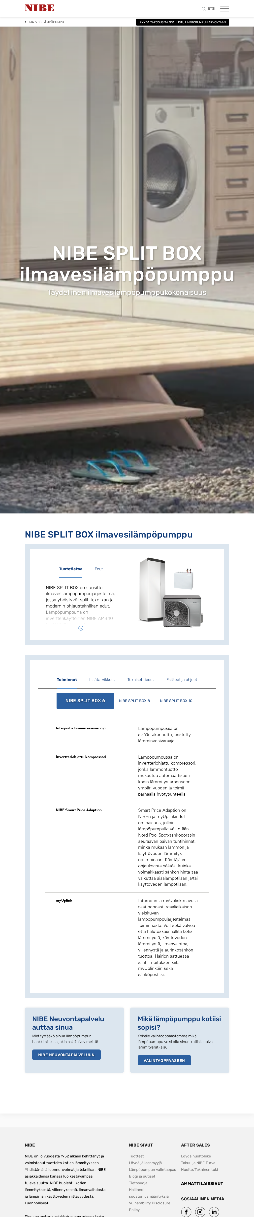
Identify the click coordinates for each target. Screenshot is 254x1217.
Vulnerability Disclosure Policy (150, 1206)
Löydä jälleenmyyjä (145, 1163)
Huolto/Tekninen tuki (199, 1169)
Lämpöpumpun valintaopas (152, 1169)
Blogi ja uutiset (142, 1176)
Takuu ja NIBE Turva (198, 1163)
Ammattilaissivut (202, 1183)
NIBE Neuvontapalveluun (66, 1054)
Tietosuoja (138, 1183)
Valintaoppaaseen (164, 1060)
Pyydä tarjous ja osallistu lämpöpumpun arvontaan (183, 22)
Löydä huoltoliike (196, 1156)
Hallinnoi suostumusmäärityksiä (149, 1193)
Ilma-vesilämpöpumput (46, 22)
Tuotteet (136, 1156)
